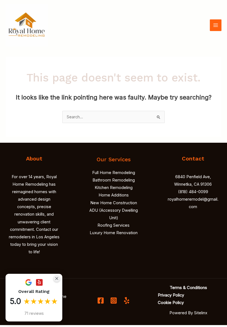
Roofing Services (113, 225)
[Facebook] (100, 300)
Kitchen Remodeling (114, 187)
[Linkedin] (126, 300)
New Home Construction (113, 202)
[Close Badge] (56, 278)
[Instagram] (113, 300)
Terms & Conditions (188, 287)
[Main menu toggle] (215, 25)
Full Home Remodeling (113, 172)
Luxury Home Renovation (114, 232)
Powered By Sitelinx (188, 312)
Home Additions (114, 195)
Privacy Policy (171, 295)
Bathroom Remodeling (113, 180)
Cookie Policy (171, 302)
